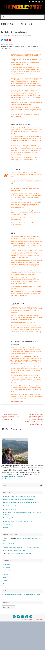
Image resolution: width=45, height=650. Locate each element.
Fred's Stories (6, 568)
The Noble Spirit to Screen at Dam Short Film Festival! (18, 499)
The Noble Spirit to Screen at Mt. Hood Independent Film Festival (21, 503)
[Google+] (7, 44)
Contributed (6, 564)
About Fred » (5, 479)
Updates (5, 581)
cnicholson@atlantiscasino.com (12, 547)
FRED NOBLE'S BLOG (16, 24)
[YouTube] (39, 1)
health (17, 595)
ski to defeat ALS (31, 595)
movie (20, 595)
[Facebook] (29, 1)
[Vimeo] (36, 1)
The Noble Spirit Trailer (9, 509)
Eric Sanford (7, 595)
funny (13, 595)
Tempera (31, 619)
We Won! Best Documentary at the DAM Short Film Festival (19, 496)
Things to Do (6, 577)
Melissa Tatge (6, 35)
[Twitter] (33, 1)
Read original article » (16, 401)
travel (38, 595)
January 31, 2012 (17, 35)
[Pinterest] (10, 44)
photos (25, 595)
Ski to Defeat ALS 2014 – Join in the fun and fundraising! (18, 521)
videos (3, 597)
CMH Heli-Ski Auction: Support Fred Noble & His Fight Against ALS (10, 416)
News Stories (28, 35)
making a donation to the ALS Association (13, 477)
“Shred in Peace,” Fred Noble (11, 506)
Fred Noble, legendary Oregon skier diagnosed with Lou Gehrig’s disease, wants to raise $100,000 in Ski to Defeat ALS (34, 419)
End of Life (5, 528)
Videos (4, 584)
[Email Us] (42, 1)
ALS (3, 595)
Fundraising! (6, 571)
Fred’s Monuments (8, 524)
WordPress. (39, 619)
